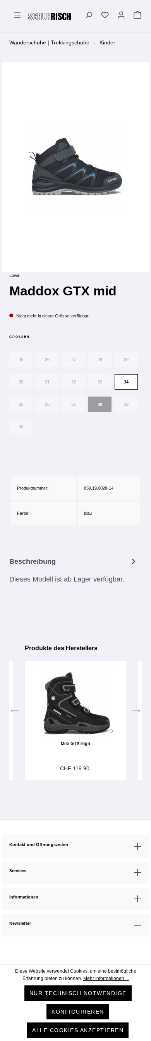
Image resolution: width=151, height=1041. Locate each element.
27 (73, 359)
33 (100, 382)
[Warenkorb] (135, 16)
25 (21, 359)
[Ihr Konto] (121, 16)
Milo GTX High (75, 743)
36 (47, 404)
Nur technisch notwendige (78, 993)
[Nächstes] (136, 712)
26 (47, 359)
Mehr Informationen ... (106, 978)
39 (126, 404)
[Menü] (17, 16)
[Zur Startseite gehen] (49, 16)
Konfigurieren (77, 1012)
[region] (75, 166)
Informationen (23, 897)
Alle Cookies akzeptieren (78, 1030)
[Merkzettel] (105, 16)
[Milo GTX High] (75, 703)
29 (126, 359)
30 (21, 382)
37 (73, 404)
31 (47, 382)
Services (17, 870)
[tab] (73, 571)
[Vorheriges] (15, 712)
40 (21, 426)
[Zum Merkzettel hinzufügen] (110, 730)
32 (73, 382)
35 (21, 404)
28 (100, 359)
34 (126, 382)
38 (100, 404)
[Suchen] (89, 16)
